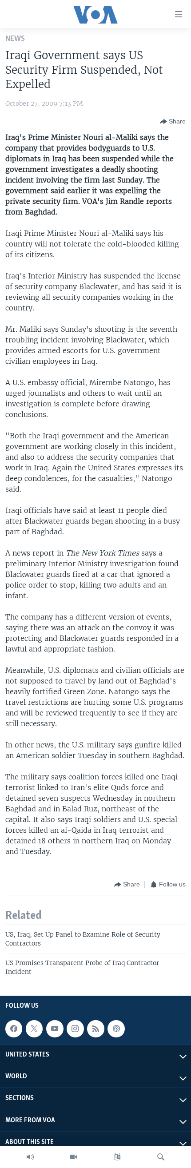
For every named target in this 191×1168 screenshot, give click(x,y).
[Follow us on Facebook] (13, 1028)
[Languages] (117, 1157)
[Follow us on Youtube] (54, 1028)
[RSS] (95, 1028)
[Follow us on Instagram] (75, 1028)
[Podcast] (115, 1028)
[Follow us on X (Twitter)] (34, 1028)
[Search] (160, 1157)
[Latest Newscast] (30, 1157)
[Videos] (73, 1157)
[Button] (173, 121)
